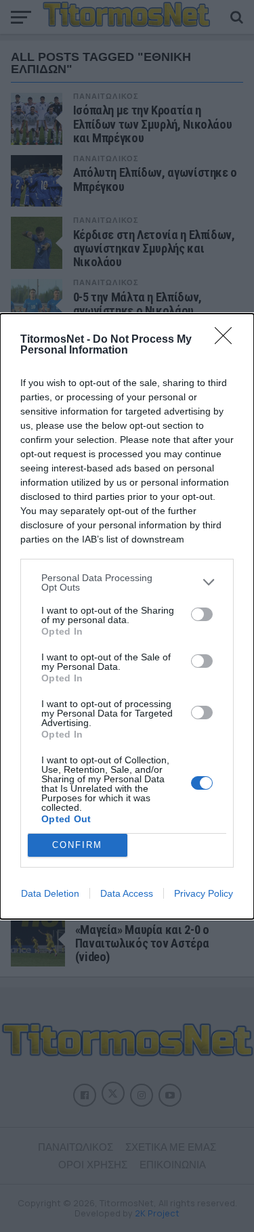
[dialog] (127, 616)
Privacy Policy (203, 893)
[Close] (227, 340)
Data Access (126, 893)
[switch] (202, 614)
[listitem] (127, 582)
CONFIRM (77, 845)
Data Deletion (50, 893)
